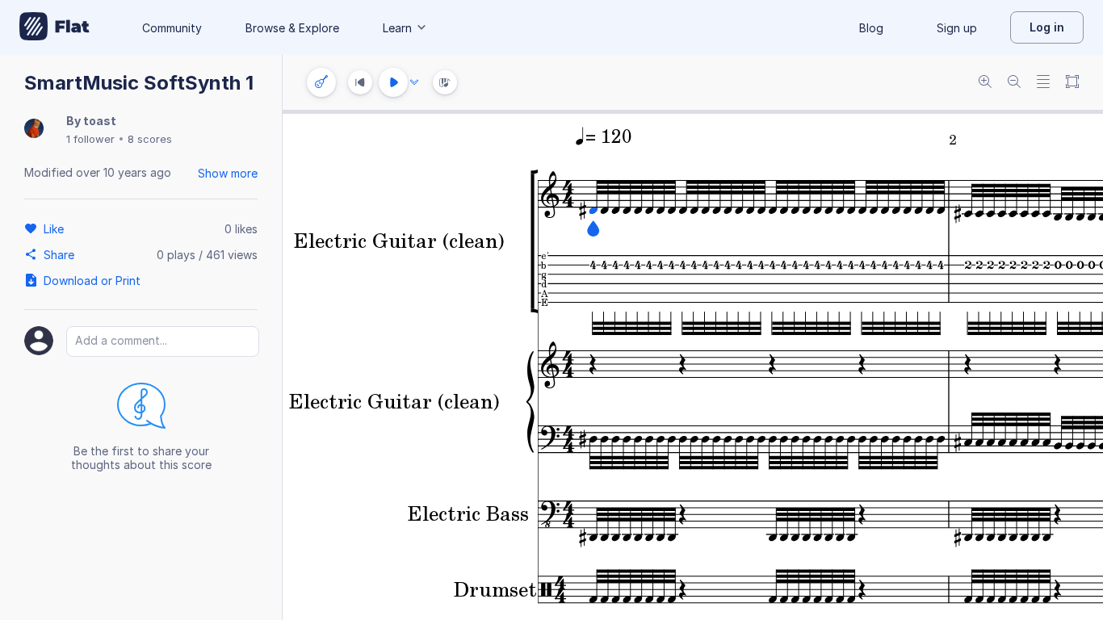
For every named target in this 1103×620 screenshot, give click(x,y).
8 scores (150, 138)
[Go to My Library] (54, 27)
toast (99, 121)
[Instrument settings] (321, 82)
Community (172, 28)
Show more (228, 173)
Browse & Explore (292, 28)
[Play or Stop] (393, 82)
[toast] (34, 129)
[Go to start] (360, 82)
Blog (871, 28)
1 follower (90, 138)
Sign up (957, 28)
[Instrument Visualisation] (445, 82)
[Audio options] (414, 82)
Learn (397, 28)
